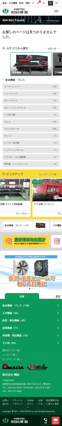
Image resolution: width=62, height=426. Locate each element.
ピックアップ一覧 (48, 174)
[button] (56, 11)
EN (56, 3)
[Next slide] (55, 197)
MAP (48, 384)
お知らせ (40, 402)
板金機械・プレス (15, 79)
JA (50, 3)
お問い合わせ (5, 402)
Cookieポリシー (30, 404)
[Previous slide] (7, 197)
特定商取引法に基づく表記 (52, 402)
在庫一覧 (52, 48)
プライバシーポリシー (17, 402)
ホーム (39, 20)
